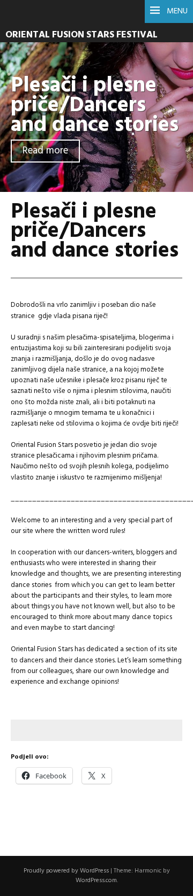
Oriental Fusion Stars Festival (81, 35)
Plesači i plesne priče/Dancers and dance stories (95, 105)
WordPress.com (96, 880)
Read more (45, 151)
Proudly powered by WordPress (66, 871)
